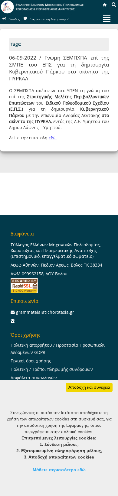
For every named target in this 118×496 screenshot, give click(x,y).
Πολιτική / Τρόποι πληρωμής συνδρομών (52, 369)
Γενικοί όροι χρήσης (31, 361)
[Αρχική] (104, 4)
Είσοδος (14, 19)
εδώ (53, 138)
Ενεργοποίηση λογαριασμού (49, 19)
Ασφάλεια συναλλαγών (34, 378)
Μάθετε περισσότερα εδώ (59, 469)
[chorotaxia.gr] (42, 12)
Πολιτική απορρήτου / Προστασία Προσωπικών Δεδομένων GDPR (58, 348)
